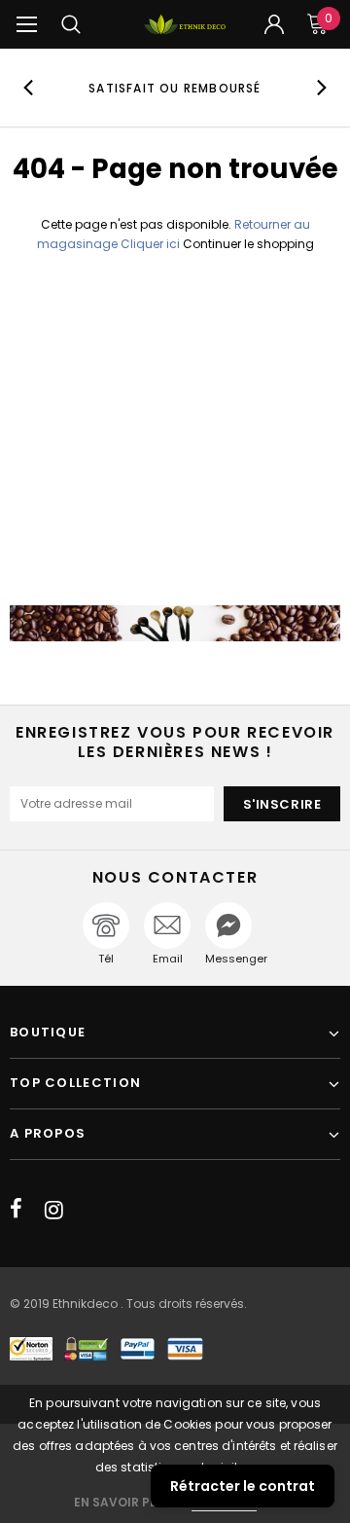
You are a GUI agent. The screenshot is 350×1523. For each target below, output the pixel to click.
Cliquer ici (152, 244)
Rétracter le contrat (242, 1486)
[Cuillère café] (175, 623)
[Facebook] (16, 1209)
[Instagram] (54, 1209)
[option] (175, 87)
